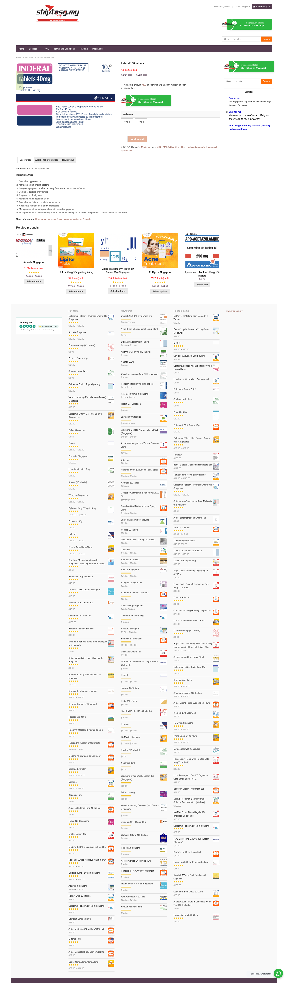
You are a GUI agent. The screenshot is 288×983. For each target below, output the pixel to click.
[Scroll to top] (282, 978)
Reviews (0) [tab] (68, 159)
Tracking (84, 48)
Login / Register (242, 6)
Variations (128, 114)
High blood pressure (195, 146)
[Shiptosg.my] (57, 13)
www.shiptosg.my (234, 310)
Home (21, 48)
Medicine (29, 57)
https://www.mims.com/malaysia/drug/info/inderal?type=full (63, 218)
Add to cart (137, 139)
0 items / (263, 6)
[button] (111, 66)
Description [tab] (26, 159)
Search (266, 39)
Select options (33, 281)
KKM (144, 84)
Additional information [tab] (46, 159)
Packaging (97, 48)
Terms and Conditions (64, 48)
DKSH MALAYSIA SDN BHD (170, 146)
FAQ (47, 48)
